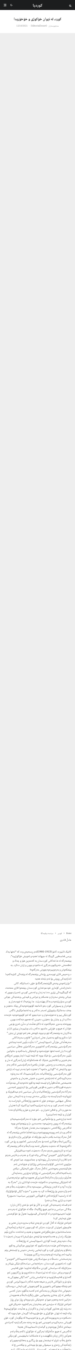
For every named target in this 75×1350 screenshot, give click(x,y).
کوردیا (37, 6)
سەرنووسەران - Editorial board (45, 26)
